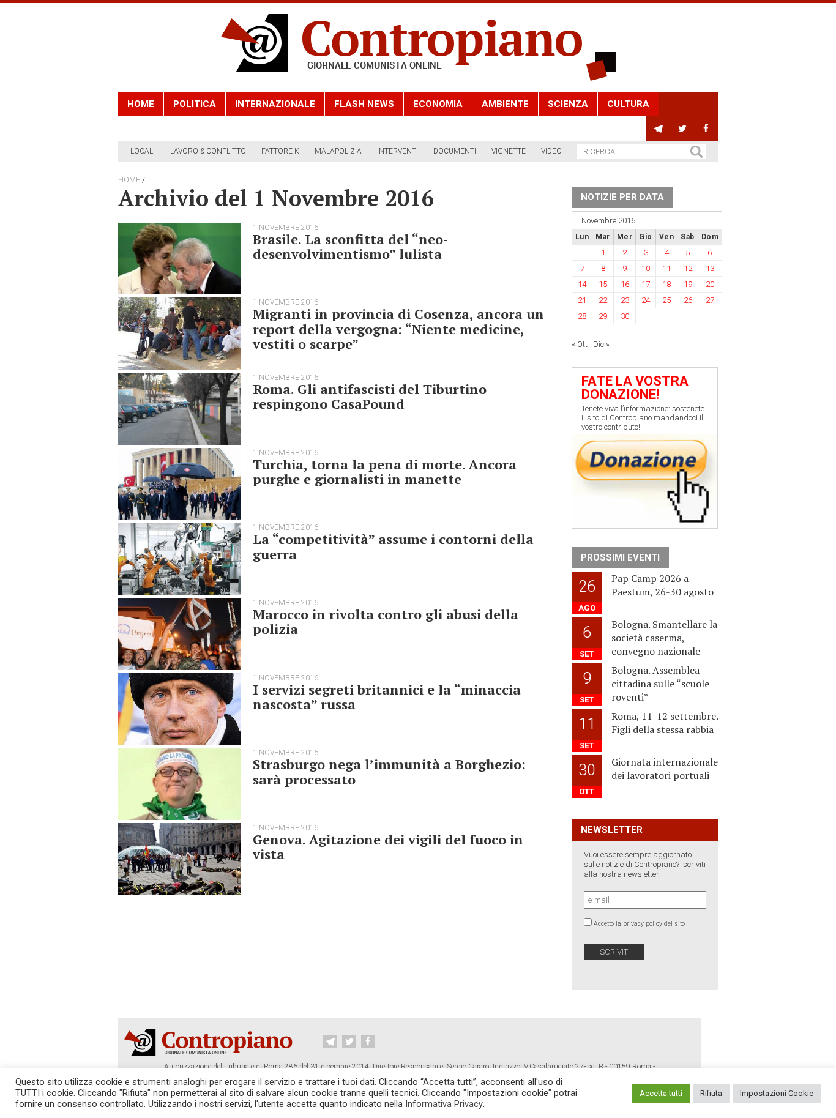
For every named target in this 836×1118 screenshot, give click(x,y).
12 (688, 268)
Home (140, 104)
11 (666, 268)
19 (688, 284)
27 (710, 300)
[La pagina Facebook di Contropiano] (706, 128)
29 (603, 316)
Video (551, 151)
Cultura (628, 104)
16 (625, 284)
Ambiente (505, 104)
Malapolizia (338, 151)
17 (645, 284)
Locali (142, 151)
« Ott (580, 344)
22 (603, 300)
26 (688, 300)
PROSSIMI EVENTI (620, 557)
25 (666, 300)
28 (582, 316)
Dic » (601, 344)
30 (625, 316)
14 (582, 284)
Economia (438, 104)
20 (710, 284)
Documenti (454, 151)
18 (666, 284)
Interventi (397, 151)
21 (582, 300)
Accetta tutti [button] (661, 1093)
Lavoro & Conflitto (208, 151)
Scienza (568, 104)
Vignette (508, 151)
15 (603, 284)
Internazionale (275, 104)
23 (625, 300)
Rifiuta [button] (711, 1093)
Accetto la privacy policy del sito (639, 924)
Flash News (364, 104)
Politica (194, 104)
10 (645, 268)
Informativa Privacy (444, 1103)
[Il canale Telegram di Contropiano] (658, 128)
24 (645, 300)
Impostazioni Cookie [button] (776, 1093)
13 (710, 268)
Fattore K (280, 151)
